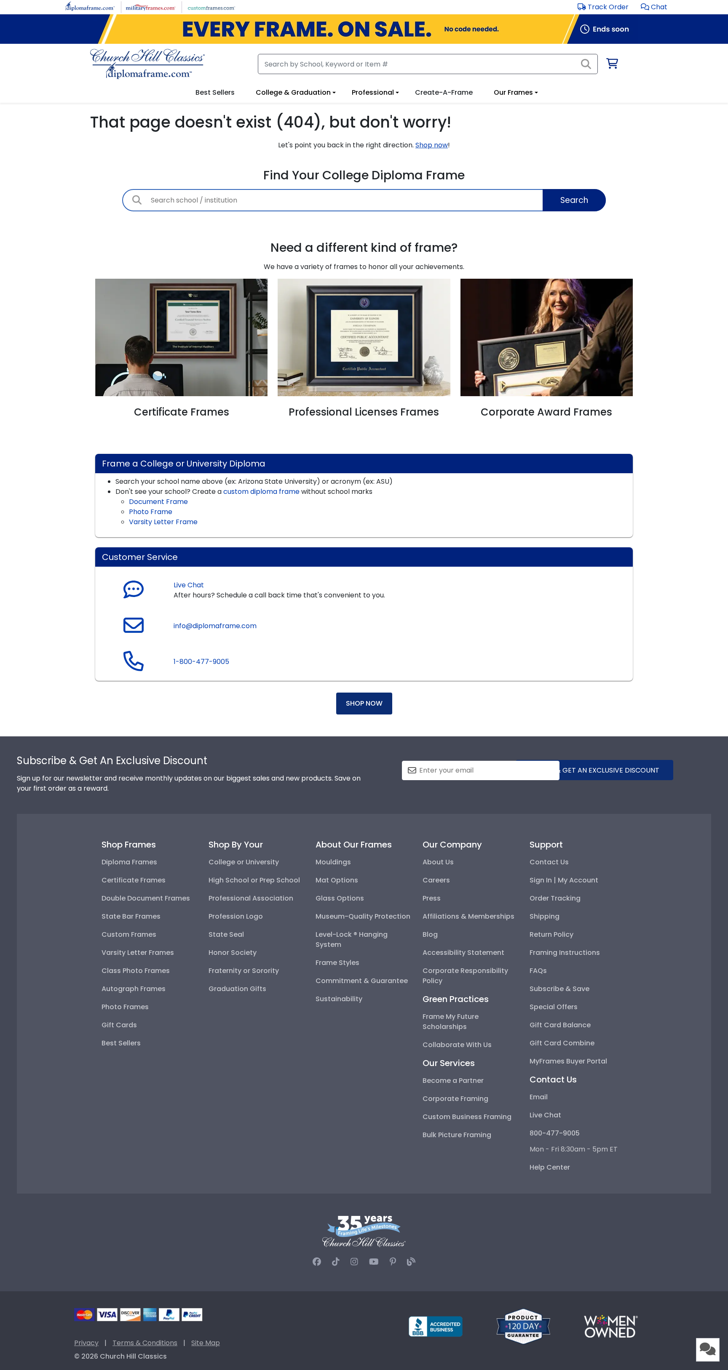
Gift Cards (119, 1025)
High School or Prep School (254, 880)
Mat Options (337, 880)
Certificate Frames (134, 880)
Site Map (205, 1343)
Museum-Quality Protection (363, 916)
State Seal (226, 934)
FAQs (538, 971)
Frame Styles (337, 963)
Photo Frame (150, 512)
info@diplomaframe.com (215, 626)
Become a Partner (453, 1080)
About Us (438, 862)
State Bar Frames (131, 916)
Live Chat (189, 585)
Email (539, 1097)
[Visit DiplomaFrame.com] (90, 6)
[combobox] (364, 200)
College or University (244, 862)
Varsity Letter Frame (163, 522)
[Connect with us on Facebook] (317, 1262)
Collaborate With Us (457, 1045)
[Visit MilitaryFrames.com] (151, 6)
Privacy (86, 1343)
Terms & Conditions (144, 1343)
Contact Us (549, 862)
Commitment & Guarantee (362, 981)
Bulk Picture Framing (457, 1135)
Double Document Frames (146, 898)
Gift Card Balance (560, 1025)
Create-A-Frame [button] (444, 92)
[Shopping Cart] (611, 65)
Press (432, 898)
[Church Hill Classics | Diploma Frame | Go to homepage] (147, 64)
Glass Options (340, 898)
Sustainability (339, 999)
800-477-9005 (555, 1133)
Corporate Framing (455, 1098)
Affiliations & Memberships (468, 916)
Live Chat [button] (545, 1115)
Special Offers (554, 1007)
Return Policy (551, 934)
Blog (430, 934)
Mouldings (333, 862)
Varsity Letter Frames (138, 952)
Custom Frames (129, 934)
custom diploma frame (261, 491)
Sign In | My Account (564, 880)
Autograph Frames (134, 989)
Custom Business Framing (467, 1117)
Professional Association (251, 898)
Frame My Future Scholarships (451, 1021)
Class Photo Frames (136, 971)
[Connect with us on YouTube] (374, 1262)
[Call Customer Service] (133, 666)
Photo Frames (125, 1007)
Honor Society (233, 952)
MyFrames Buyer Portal (568, 1061)
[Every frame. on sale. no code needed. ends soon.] (364, 29)
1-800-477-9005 (201, 661)
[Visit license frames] (364, 337)
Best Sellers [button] (215, 92)
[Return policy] (523, 1326)
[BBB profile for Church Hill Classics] (436, 1326)
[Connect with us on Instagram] (354, 1262)
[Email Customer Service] (133, 630)
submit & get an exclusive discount (594, 770)
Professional (373, 92)
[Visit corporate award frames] (546, 337)
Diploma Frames (129, 862)
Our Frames (513, 92)
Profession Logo (236, 916)
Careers (436, 880)
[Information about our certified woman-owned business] (611, 1326)
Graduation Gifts (237, 989)
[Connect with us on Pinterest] (393, 1262)
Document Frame (158, 501)
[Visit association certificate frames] (181, 337)
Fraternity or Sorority (244, 971)
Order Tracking (555, 898)
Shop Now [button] (364, 703)
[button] (654, 7)
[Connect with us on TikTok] (336, 1262)
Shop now (431, 145)
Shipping (544, 916)
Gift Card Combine (562, 1043)
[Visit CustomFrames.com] (211, 6)
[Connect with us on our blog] (411, 1262)
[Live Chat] (133, 590)
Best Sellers (121, 1043)
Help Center (550, 1167)
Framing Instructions (565, 952)
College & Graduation (293, 92)
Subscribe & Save (559, 989)
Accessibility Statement (463, 952)
